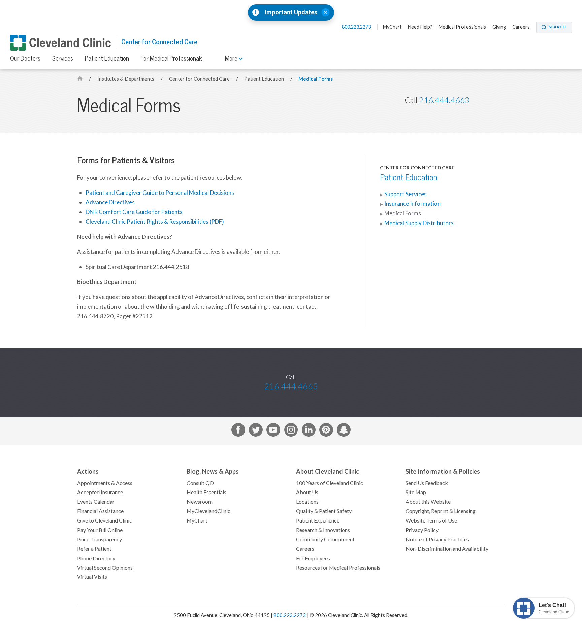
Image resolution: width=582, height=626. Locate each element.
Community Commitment (325, 539)
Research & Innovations (323, 530)
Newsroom (200, 501)
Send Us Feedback (427, 483)
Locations (307, 501)
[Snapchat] (344, 431)
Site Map (416, 492)
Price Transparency (99, 539)
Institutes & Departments (126, 79)
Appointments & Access (104, 483)
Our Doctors (25, 58)
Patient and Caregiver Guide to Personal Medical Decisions (160, 193)
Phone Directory (96, 558)
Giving (499, 27)
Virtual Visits (92, 576)
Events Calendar (96, 501)
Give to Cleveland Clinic (104, 520)
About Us (307, 492)
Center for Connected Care (159, 42)
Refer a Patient (94, 548)
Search (557, 27)
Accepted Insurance (100, 492)
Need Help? (420, 27)
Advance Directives (110, 202)
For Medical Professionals (172, 58)
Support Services (405, 194)
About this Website (428, 501)
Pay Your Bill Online (100, 530)
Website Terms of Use (431, 520)
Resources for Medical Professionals (338, 567)
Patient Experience (318, 520)
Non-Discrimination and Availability (447, 548)
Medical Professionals (462, 27)
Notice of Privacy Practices (437, 539)
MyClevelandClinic (208, 511)
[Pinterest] (326, 431)
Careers (521, 27)
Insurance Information (412, 203)
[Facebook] (238, 431)
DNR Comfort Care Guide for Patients (134, 212)
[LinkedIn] (309, 431)
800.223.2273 (357, 27)
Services (62, 58)
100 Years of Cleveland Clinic (329, 483)
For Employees (313, 558)
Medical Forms (315, 79)
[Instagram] (291, 431)
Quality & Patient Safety (324, 511)
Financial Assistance (100, 511)
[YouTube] (273, 431)
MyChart (392, 27)
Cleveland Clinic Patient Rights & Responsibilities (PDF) (155, 222)
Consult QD (200, 483)
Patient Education (107, 58)
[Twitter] (256, 431)
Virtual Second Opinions (105, 567)
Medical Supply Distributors (419, 223)
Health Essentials (206, 492)
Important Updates (291, 12)
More (232, 58)
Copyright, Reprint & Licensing (441, 511)
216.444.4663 (444, 100)
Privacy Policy (422, 530)
